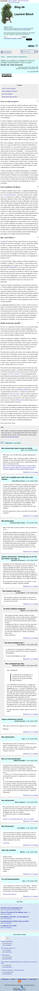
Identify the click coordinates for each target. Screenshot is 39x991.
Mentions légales (22, 979)
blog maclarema (8, 914)
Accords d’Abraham (9, 195)
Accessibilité (4, 1)
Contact (13, 979)
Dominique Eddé (22, 390)
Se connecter (7, 52)
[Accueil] (7, 24)
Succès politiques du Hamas (9, 91)
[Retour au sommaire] (37, 101)
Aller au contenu (12, 1)
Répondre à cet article (13, 443)
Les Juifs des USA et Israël (8, 926)
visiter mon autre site (22, 28)
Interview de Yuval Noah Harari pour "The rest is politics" (19, 819)
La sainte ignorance (5, 955)
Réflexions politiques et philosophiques (17, 56)
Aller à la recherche (23, 1)
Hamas (4, 241)
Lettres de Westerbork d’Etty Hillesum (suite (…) (15, 912)
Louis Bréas (6, 843)
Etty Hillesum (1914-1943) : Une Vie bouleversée (14, 917)
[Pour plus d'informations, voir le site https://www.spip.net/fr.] (23, 988)
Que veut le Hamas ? (7, 94)
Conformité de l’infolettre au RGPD (13, 38)
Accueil (3, 56)
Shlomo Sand (19, 400)
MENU (31, 45)
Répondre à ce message (30, 472)
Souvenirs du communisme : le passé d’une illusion (12, 970)
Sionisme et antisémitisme (7, 941)
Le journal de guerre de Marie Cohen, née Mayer (15, 921)
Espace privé (33, 979)
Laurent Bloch (33, 71)
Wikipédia (12, 267)
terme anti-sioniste (15, 394)
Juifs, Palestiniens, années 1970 (8, 948)
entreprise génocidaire (12, 437)
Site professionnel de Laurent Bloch (13, 909)
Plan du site (5, 979)
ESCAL (20, 990)
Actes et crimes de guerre (9, 88)
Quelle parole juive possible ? (10, 97)
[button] (36, 45)
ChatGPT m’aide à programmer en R (11, 908)
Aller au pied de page (14, 2)
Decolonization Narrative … (10, 894)
